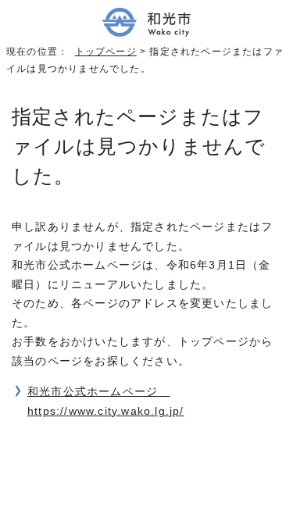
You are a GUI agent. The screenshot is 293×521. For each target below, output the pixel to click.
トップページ (106, 51)
